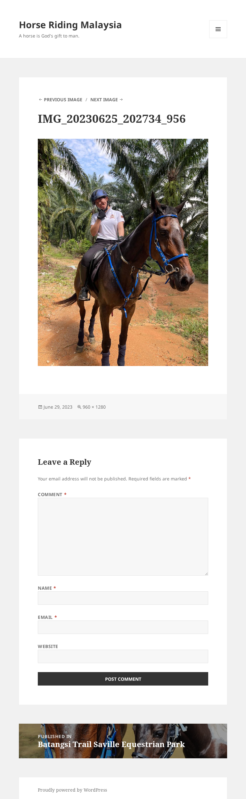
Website (48, 646)
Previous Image (63, 99)
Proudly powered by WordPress (72, 790)
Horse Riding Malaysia (70, 24)
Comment (52, 494)
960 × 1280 (94, 407)
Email (47, 617)
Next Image (104, 99)
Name (47, 588)
